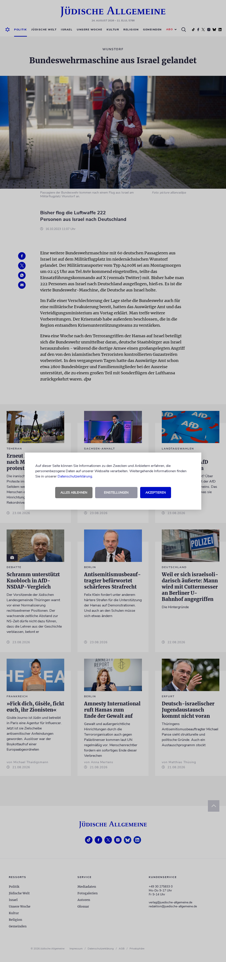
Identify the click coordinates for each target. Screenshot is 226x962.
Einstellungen (116, 492)
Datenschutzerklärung (75, 476)
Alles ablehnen (73, 492)
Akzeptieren (155, 492)
